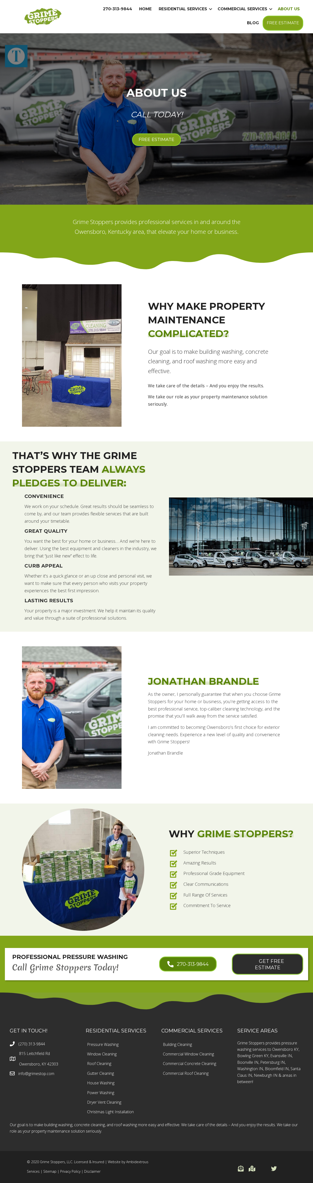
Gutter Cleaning (100, 1073)
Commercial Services (242, 9)
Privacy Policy (70, 1171)
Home (145, 9)
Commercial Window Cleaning (188, 1054)
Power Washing (100, 1092)
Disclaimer (92, 1171)
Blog (253, 23)
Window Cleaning (102, 1054)
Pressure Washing (103, 1044)
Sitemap (49, 1171)
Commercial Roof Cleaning (186, 1073)
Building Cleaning (177, 1044)
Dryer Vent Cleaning (104, 1102)
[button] (241, 1168)
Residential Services (183, 9)
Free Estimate (283, 23)
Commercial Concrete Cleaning (189, 1063)
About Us (289, 9)
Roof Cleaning (99, 1063)
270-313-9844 (117, 9)
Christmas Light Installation (110, 1111)
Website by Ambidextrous (128, 1161)
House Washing (100, 1083)
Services (33, 1171)
